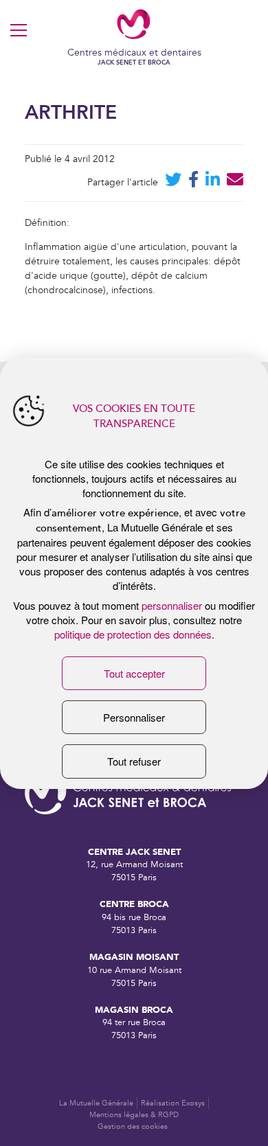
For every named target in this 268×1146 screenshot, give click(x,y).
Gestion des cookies (133, 1126)
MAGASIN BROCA (134, 1010)
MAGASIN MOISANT (134, 957)
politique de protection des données (133, 634)
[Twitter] (173, 182)
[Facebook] (193, 182)
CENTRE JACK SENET (134, 852)
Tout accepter (134, 673)
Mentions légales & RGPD (134, 1114)
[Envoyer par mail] (235, 182)
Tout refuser (134, 761)
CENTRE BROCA (134, 904)
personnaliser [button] (172, 605)
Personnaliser (134, 717)
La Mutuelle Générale (96, 1103)
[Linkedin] (212, 182)
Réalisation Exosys (173, 1103)
